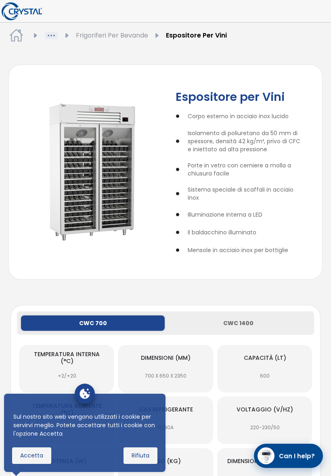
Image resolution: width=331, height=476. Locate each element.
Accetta (31, 455)
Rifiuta (140, 455)
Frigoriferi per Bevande (112, 35)
